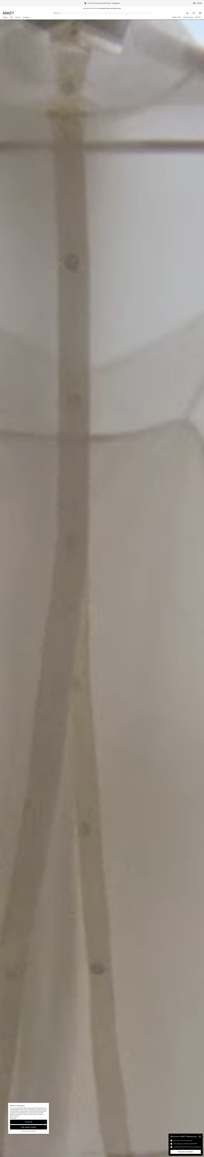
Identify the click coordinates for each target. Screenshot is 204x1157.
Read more (13, 1118)
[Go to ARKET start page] (8, 13)
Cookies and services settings (29, 1131)
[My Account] (187, 13)
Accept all (28, 1122)
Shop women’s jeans (104, 8)
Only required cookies (28, 1127)
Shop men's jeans (115, 8)
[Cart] (200, 13)
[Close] (200, 1137)
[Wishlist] (194, 13)
